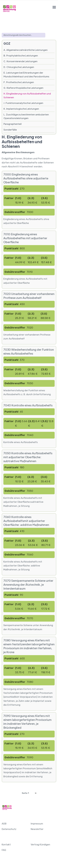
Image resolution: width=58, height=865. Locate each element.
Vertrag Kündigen (40, 844)
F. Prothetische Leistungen (19, 82)
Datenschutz (9, 829)
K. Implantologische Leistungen (21, 108)
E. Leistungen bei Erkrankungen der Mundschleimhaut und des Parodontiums (26, 74)
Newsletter (37, 829)
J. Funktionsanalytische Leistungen (23, 102)
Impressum (37, 823)
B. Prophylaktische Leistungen (21, 55)
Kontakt (6, 844)
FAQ (4, 850)
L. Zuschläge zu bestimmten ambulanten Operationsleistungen (26, 116)
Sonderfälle (10, 129)
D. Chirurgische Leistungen (19, 67)
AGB (4, 823)
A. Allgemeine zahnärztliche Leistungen (26, 49)
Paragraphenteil (13, 123)
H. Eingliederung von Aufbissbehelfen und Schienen (27, 95)
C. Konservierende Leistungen (20, 61)
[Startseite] (9, 8)
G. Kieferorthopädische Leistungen (23, 87)
